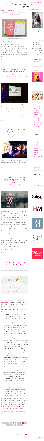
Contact (39, 4)
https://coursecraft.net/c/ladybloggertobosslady (13, 408)
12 (25, 422)
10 (20, 422)
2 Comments (24, 134)
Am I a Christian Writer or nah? (37, 158)
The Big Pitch (4, 164)
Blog (31, 2)
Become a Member (10, 3)
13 (6, 424)
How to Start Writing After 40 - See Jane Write (37, 163)
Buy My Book (10, 8)
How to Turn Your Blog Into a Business (14, 263)
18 (18, 424)
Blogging (14, 12)
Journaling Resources (35, 9)
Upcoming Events (10, 5)
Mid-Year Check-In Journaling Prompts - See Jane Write (37, 154)
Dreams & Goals (22, 184)
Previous (4, 422)
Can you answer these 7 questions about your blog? (14, 71)
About (12, 1)
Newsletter (32, 4)
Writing (22, 12)
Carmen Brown (35, 137)
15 (12, 424)
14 (9, 424)
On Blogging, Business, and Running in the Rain (14, 180)
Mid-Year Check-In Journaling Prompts (37, 142)
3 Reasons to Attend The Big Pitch (14, 130)
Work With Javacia (38, 2)
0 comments (23, 267)
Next (21, 424)
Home (8, 1)
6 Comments (23, 76)
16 (14, 424)
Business (19, 12)
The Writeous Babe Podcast (7, 10)
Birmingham (13, 134)
